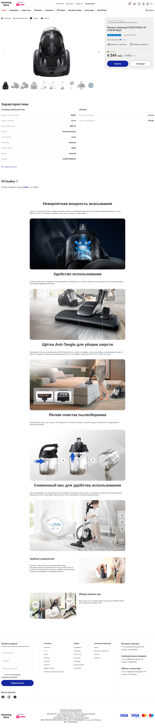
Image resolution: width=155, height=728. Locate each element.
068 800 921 (132, 662)
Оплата (46, 654)
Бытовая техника (75, 10)
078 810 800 (132, 650)
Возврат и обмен (49, 668)
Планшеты (38, 10)
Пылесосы (121, 21)
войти (26, 187)
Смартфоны (14, 10)
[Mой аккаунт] (143, 3)
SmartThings (101, 10)
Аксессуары (89, 10)
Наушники (49, 10)
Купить (117, 63)
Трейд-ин (79, 4)
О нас (45, 651)
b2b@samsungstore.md (135, 659)
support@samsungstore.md (136, 671)
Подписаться (17, 683)
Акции (3, 10)
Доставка (69, 4)
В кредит (140, 63)
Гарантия (47, 665)
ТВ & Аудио (61, 10)
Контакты (47, 661)
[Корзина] (147, 3)
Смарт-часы (26, 10)
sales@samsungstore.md (135, 647)
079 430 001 (132, 674)
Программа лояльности (101, 651)
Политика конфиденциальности (54, 672)
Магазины (60, 4)
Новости (96, 654)
